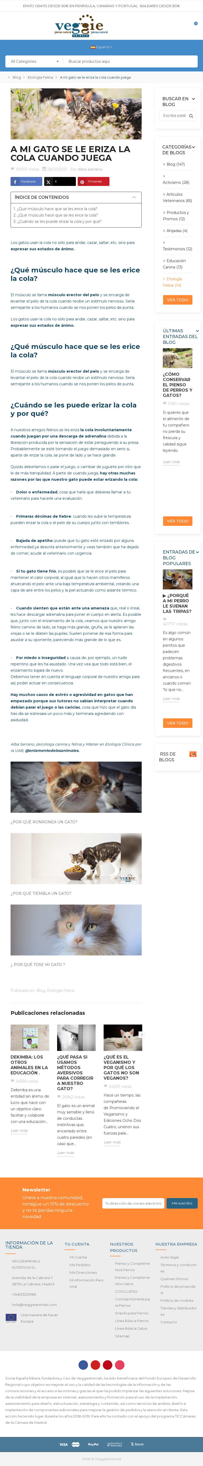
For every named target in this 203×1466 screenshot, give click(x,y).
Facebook (28, 181)
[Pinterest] (107, 1365)
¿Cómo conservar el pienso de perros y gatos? (177, 385)
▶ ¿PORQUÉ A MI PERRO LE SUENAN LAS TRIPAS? (177, 603)
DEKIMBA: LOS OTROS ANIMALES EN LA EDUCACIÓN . (29, 1065)
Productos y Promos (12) (176, 215)
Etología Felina (60, 990)
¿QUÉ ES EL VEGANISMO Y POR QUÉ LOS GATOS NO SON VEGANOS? (121, 1068)
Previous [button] (161, 430)
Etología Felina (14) (172, 282)
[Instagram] (119, 1365)
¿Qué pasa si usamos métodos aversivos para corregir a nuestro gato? (75, 1073)
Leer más (19, 1130)
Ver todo (177, 299)
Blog (40, 990)
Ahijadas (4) (177, 230)
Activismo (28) (176, 182)
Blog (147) (176, 164)
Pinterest (95, 181)
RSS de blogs (167, 757)
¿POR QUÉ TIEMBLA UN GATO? (41, 893)
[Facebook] (83, 1365)
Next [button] (142, 1034)
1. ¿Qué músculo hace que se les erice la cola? (55, 208)
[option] (30, 1083)
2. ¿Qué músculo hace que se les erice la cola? (55, 215)
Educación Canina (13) (174, 264)
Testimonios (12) (177, 249)
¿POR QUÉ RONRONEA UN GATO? (44, 822)
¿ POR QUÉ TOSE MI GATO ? (38, 964)
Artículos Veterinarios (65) (177, 197)
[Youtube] (95, 1365)
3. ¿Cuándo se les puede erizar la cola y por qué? (57, 221)
